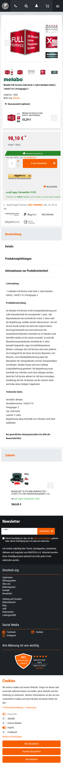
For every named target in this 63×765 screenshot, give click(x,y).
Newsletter (7, 593)
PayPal (11, 727)
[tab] (31, 455)
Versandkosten (30, 157)
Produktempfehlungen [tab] (18, 258)
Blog (4, 605)
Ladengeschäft (9, 615)
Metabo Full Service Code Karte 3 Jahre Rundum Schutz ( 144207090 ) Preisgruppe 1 (32, 114)
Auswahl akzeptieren (31, 751)
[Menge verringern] (18, 165)
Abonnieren (44, 531)
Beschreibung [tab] (13, 234)
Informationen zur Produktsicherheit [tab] (26, 270)
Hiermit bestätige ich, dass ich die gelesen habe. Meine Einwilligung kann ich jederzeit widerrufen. (31, 539)
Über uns (6, 584)
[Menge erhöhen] (18, 161)
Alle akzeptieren (31, 743)
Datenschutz (8, 612)
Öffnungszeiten (9, 580)
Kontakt (5, 590)
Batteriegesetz (9, 587)
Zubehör (10, 455)
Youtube (39, 632)
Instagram (11, 635)
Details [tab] (9, 246)
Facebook (11, 632)
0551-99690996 (35, 205)
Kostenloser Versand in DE (34, 153)
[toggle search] (26, 6)
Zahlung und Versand (11, 599)
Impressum (7, 577)
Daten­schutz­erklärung (14, 707)
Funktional (12, 732)
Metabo (16, 98)
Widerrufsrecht (9, 602)
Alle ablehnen (31, 759)
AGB (4, 608)
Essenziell (12, 714)
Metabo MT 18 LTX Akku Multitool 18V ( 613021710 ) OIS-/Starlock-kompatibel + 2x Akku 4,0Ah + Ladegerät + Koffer (30, 492)
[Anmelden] (37, 5)
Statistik (11, 718)
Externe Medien (15, 723)
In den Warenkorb (39, 163)
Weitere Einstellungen (12, 736)
